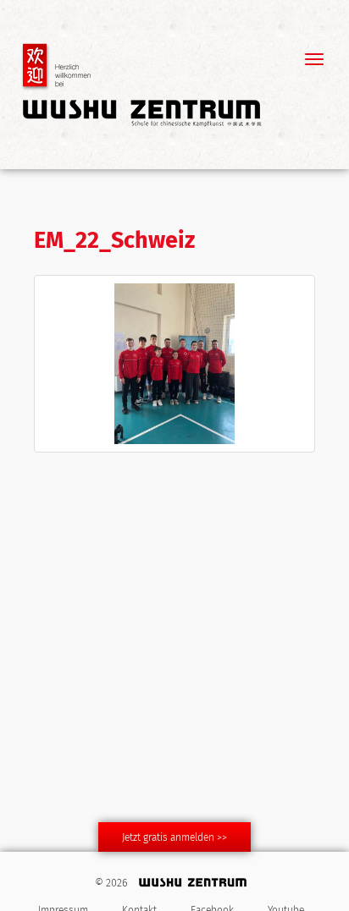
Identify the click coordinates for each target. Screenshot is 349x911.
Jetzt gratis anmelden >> (174, 838)
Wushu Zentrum (141, 84)
